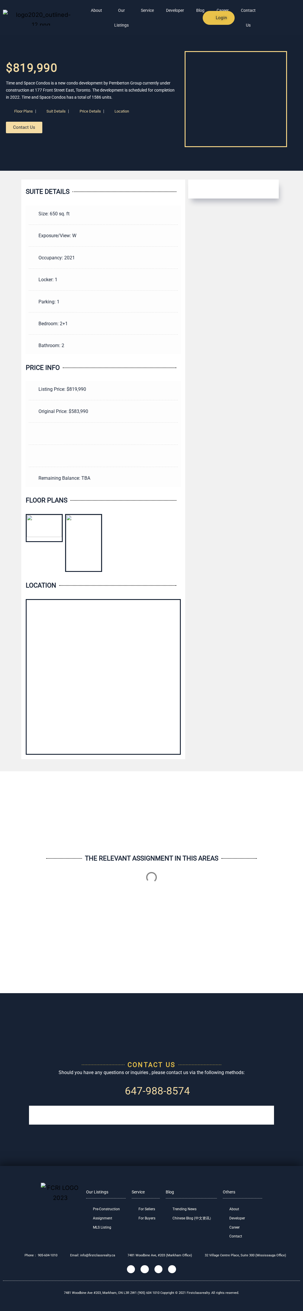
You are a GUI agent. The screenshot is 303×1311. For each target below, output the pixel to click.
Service (147, 10)
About (96, 10)
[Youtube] (172, 1269)
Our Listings (121, 17)
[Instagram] (145, 1269)
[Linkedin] (158, 1269)
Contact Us (248, 17)
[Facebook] (131, 1269)
